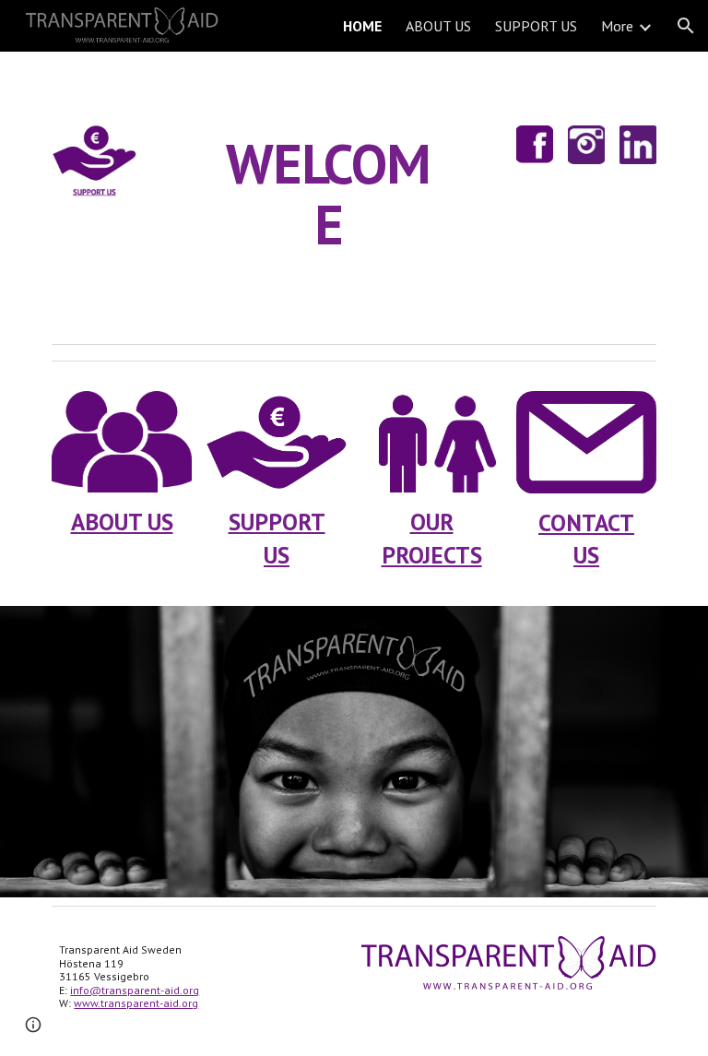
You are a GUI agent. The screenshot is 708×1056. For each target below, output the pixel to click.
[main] (327, 193)
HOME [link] (362, 26)
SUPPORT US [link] (536, 26)
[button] (686, 26)
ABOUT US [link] (438, 26)
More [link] (617, 26)
